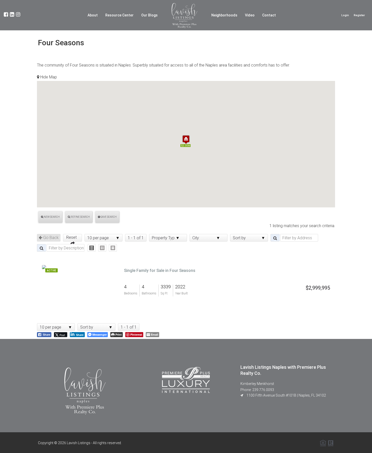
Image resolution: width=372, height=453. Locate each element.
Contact (269, 15)
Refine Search (80, 216)
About (93, 15)
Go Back (50, 237)
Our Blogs (149, 15)
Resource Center (119, 15)
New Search (51, 216)
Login (345, 15)
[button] (186, 139)
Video (250, 15)
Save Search (108, 216)
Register (359, 15)
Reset (72, 237)
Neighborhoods (224, 15)
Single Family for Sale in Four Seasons (159, 270)
